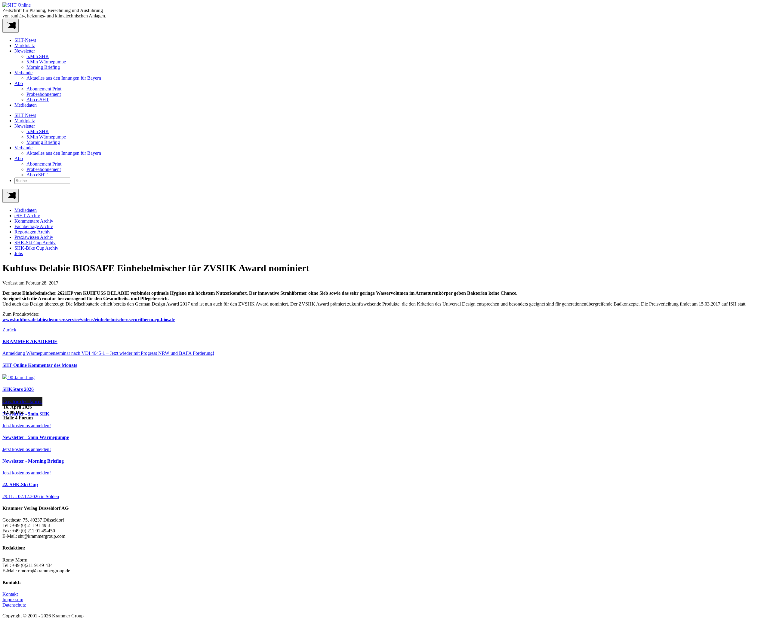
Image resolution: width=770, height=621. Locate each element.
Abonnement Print (43, 88)
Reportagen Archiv (32, 231)
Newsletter (24, 50)
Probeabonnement (43, 94)
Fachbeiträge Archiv (33, 226)
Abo (18, 83)
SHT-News (25, 40)
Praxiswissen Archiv (33, 237)
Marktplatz (24, 45)
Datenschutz (14, 604)
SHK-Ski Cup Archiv (35, 242)
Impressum (12, 599)
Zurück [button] (9, 329)
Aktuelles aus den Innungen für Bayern (63, 78)
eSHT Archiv (27, 215)
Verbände (23, 72)
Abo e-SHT (37, 99)
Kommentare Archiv (33, 221)
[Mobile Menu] (10, 26)
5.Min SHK (37, 56)
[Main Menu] (10, 196)
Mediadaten (25, 105)
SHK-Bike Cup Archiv (36, 248)
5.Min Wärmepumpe (46, 61)
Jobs (18, 253)
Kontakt (10, 594)
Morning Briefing (43, 67)
